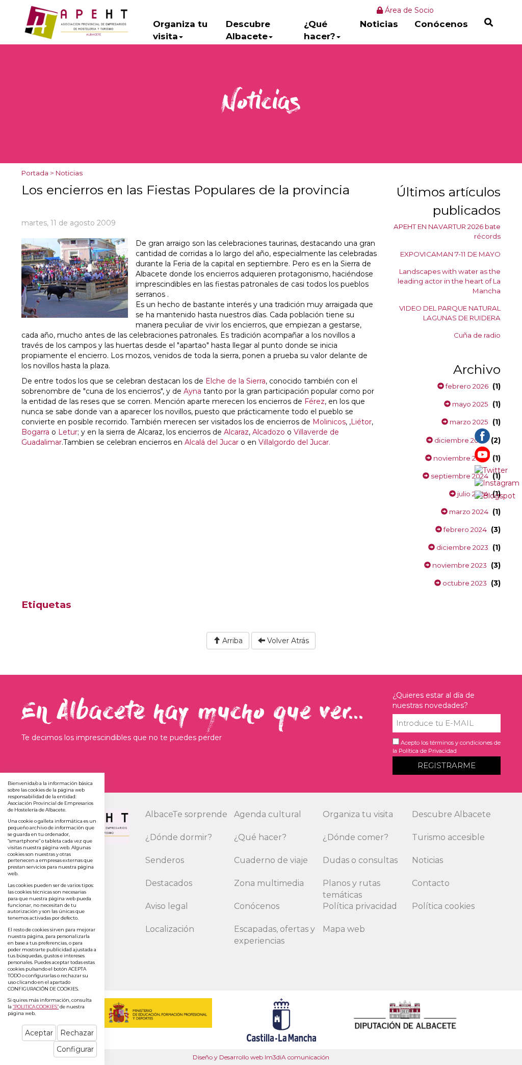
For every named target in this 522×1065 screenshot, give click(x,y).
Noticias (379, 24)
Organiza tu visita (180, 30)
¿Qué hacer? (319, 30)
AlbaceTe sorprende (186, 814)
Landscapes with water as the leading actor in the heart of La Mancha (449, 281)
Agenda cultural (267, 814)
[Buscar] (489, 22)
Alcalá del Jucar (212, 442)
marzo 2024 (468, 512)
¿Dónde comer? (355, 837)
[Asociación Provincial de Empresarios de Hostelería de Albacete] (75, 22)
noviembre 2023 (459, 565)
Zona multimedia (269, 883)
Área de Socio (408, 10)
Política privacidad (360, 906)
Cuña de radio (477, 335)
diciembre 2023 (461, 547)
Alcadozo (268, 432)
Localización (169, 929)
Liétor (361, 421)
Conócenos (441, 24)
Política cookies (443, 906)
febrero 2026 (466, 386)
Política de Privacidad (428, 750)
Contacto (431, 883)
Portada (34, 173)
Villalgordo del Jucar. (294, 442)
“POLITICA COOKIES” (36, 1006)
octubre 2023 (464, 583)
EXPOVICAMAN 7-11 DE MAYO (450, 254)
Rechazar (77, 1032)
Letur (67, 432)
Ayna (193, 391)
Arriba (231, 640)
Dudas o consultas (360, 860)
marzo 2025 (468, 422)
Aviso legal (166, 906)
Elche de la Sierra (235, 381)
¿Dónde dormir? (178, 837)
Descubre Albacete (248, 30)
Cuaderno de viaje (271, 860)
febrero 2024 (464, 529)
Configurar (75, 1049)
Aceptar (39, 1032)
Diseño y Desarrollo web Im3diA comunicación (261, 1057)
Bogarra (35, 432)
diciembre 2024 (460, 440)
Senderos (164, 860)
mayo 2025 (469, 404)
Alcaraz (236, 432)
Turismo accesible (448, 837)
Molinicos (329, 421)
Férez (314, 401)
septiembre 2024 (458, 476)
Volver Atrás (287, 640)
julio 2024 (472, 494)
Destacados (168, 883)
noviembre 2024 (460, 458)
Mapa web (344, 929)
